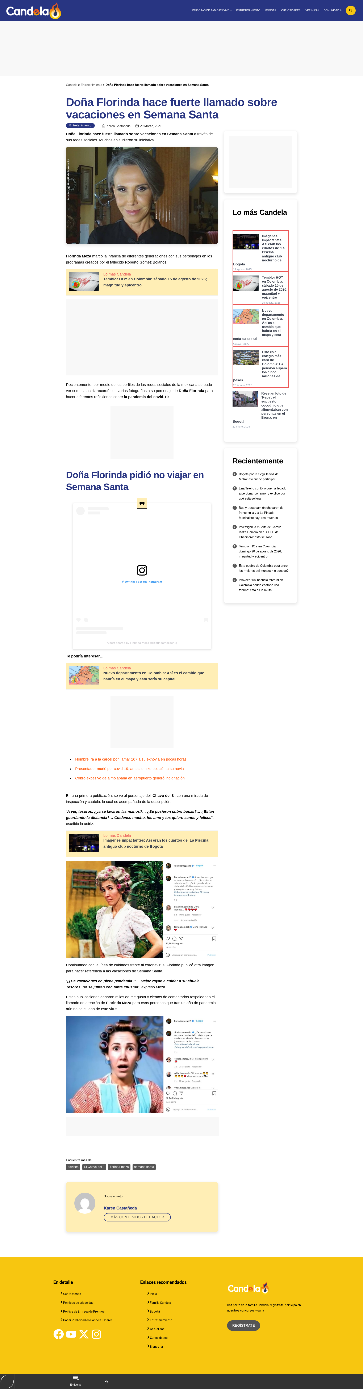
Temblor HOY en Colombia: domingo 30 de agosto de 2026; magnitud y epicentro (260, 551)
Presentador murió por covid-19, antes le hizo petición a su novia (129, 769)
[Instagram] (96, 1334)
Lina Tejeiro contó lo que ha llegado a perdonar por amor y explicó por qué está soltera (262, 493)
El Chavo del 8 (94, 1167)
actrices (73, 1167)
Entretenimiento (91, 85)
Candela (71, 85)
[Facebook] (58, 1334)
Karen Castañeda (118, 126)
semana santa (144, 1167)
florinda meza (119, 1167)
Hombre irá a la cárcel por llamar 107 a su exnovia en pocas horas (131, 759)
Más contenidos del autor (137, 1217)
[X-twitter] (84, 1334)
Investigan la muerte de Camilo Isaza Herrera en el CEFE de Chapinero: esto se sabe (260, 532)
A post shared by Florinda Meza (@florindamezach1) (142, 642)
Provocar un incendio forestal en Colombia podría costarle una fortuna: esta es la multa (261, 585)
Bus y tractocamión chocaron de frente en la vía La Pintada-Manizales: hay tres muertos (261, 512)
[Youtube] (71, 1334)
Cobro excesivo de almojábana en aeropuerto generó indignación (130, 778)
